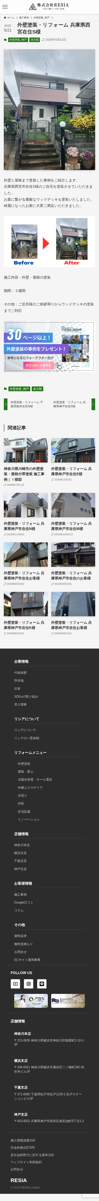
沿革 (17, 688)
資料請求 (20, 936)
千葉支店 (20, 861)
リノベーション (29, 819)
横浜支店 (20, 853)
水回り (22, 795)
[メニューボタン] (5, 7)
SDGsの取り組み (26, 696)
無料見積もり (23, 944)
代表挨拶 (20, 672)
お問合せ (20, 952)
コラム (19, 910)
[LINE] (42, 984)
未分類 (35, 39)
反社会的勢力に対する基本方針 (32, 1155)
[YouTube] (15, 984)
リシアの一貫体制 (26, 738)
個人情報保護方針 (23, 1140)
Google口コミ (23, 902)
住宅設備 (24, 811)
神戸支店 (20, 869)
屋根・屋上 (25, 771)
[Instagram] (28, 984)
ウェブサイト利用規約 (26, 1162)
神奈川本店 (22, 845)
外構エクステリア (30, 787)
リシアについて (25, 730)
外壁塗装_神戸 (18, 39)
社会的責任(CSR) (23, 1147)
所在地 (19, 680)
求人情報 (20, 704)
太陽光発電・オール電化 (35, 779)
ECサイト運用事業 (27, 960)
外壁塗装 (24, 764)
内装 (21, 803)
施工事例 (20, 894)
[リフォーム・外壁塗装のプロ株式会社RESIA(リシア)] (48, 5)
